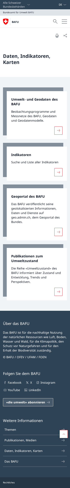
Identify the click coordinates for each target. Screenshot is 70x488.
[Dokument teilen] (65, 35)
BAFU (15, 22)
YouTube (14, 390)
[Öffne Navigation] (64, 21)
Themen (10, 430)
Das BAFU (11, 461)
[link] (35, 113)
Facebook (14, 383)
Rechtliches (9, 482)
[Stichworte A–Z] (57, 4)
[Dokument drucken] (57, 35)
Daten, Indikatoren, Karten (23, 451)
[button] (64, 434)
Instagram (48, 383)
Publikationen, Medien (20, 440)
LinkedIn (35, 390)
